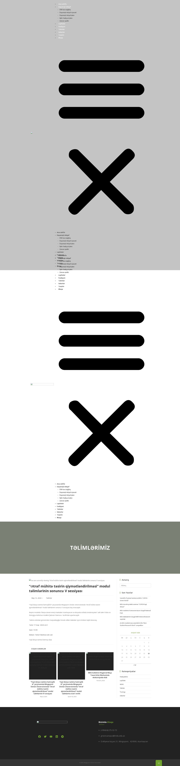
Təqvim (61, 35)
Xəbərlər (61, 32)
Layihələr (61, 24)
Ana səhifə (62, 4)
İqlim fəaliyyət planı (65, 18)
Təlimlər (61, 29)
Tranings (122, 692)
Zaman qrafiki (64, 21)
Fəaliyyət (61, 26)
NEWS (122, 684)
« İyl (135, 665)
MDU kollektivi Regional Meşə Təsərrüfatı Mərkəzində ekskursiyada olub (100, 675)
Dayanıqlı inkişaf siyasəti (67, 12)
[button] (101, 135)
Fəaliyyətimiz (124, 677)
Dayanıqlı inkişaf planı (66, 15)
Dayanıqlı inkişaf (64, 7)
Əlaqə (60, 38)
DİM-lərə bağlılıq (65, 10)
